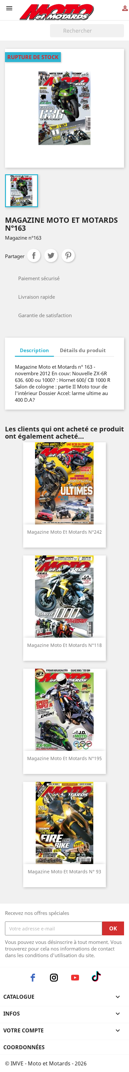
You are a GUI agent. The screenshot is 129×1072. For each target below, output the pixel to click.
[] (121, 35)
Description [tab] (34, 350)
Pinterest (68, 255)
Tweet (51, 255)
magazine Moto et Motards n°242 (64, 532)
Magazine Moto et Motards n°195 (64, 758)
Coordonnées (24, 1047)
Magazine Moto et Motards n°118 (64, 645)
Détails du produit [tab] (83, 350)
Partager (33, 255)
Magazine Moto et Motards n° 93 (64, 871)
